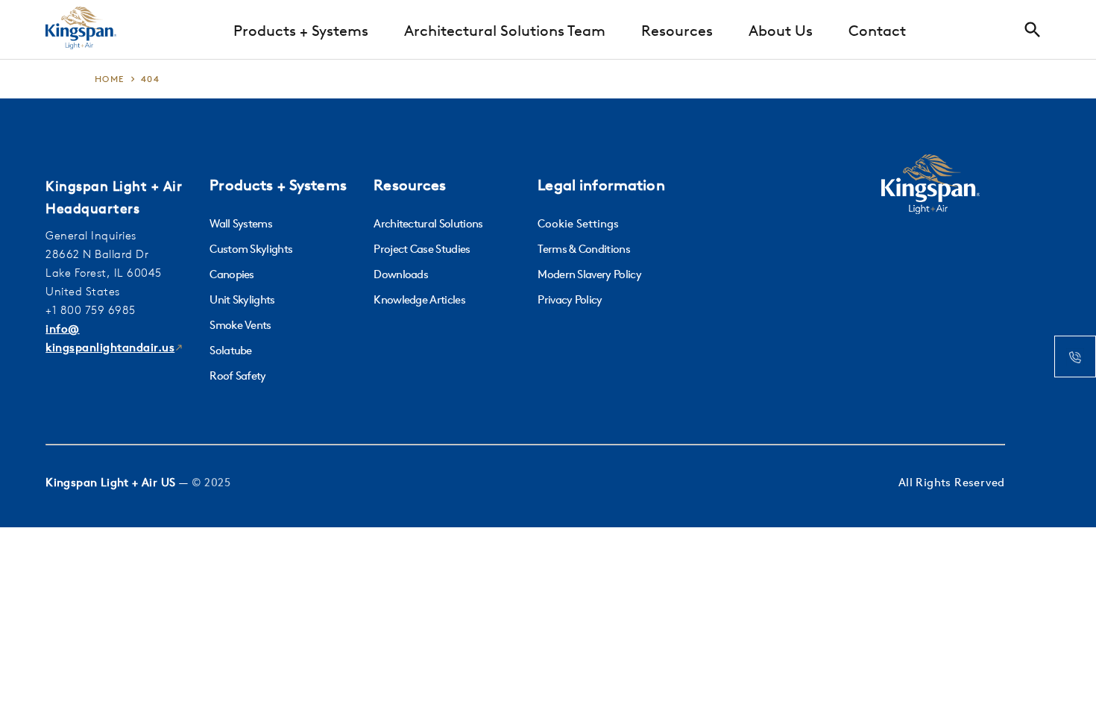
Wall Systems (241, 223)
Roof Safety (238, 375)
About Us (781, 30)
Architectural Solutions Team (504, 30)
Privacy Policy (570, 299)
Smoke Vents (240, 325)
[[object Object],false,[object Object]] (80, 30)
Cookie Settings (578, 223)
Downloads (401, 274)
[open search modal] (1036, 29)
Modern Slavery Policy (589, 274)
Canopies (232, 274)
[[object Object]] (930, 186)
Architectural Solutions (428, 223)
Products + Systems (300, 30)
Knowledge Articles (419, 299)
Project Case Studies (422, 249)
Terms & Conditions (584, 249)
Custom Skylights (251, 249)
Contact (877, 30)
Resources (677, 30)
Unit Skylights (242, 299)
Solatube (231, 350)
